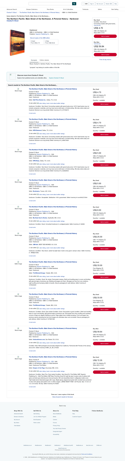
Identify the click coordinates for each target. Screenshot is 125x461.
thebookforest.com (39, 339)
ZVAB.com (99, 445)
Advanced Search (12, 9)
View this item (97, 25)
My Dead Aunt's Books (40, 218)
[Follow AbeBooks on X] (93, 416)
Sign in (92, 4)
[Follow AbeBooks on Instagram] (93, 419)
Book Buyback (37, 419)
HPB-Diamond (37, 130)
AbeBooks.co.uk (28, 445)
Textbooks (85, 9)
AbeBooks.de (38, 445)
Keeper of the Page (39, 368)
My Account (100, 4)
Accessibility (56, 434)
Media (54, 416)
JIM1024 (35, 244)
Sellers (100, 9)
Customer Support (76, 416)
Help (115, 4)
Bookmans (36, 191)
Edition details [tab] (44, 60)
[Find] (74, 3)
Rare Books (50, 9)
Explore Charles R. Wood (56, 78)
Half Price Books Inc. (39, 100)
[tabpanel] (60, 65)
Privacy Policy (56, 425)
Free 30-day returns (105, 59)
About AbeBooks (57, 413)
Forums (55, 422)
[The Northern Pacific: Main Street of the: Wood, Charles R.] (18, 357)
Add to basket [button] (105, 36)
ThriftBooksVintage (39, 273)
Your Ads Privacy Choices (59, 428)
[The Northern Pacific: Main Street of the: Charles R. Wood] (18, 89)
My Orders (16, 422)
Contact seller (32, 113)
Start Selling (114, 9)
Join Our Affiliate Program (39, 416)
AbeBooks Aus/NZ (68, 445)
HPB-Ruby (36, 161)
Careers (55, 419)
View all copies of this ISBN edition (40, 38)
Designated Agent (57, 431)
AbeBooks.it (57, 445)
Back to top (62, 406)
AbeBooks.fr (48, 445)
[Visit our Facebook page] (93, 413)
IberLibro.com (89, 445)
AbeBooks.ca (79, 445)
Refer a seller (36, 422)
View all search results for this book (62, 397)
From (35, 42)
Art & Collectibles (68, 9)
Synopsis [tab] (34, 60)
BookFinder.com (62, 449)
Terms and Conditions (86, 454)
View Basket (17, 425)
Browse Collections (31, 9)
